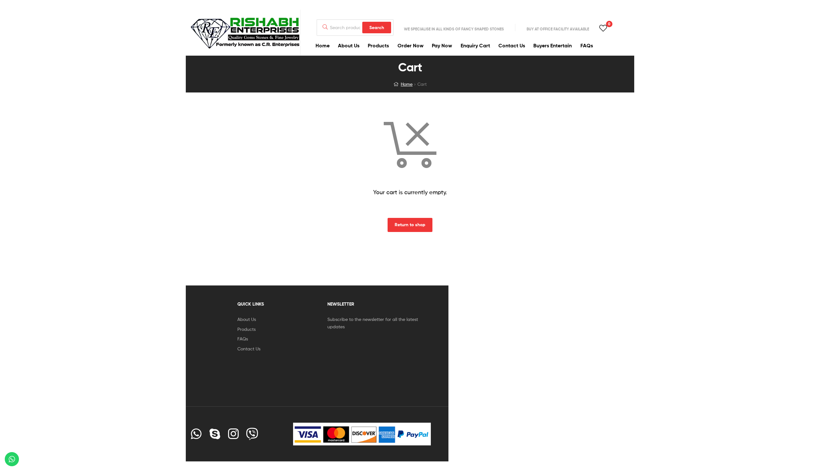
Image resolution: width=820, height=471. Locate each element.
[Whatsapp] (196, 434)
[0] (603, 27)
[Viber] (252, 434)
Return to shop (410, 225)
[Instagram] (233, 434)
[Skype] (215, 434)
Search (376, 27)
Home (407, 84)
